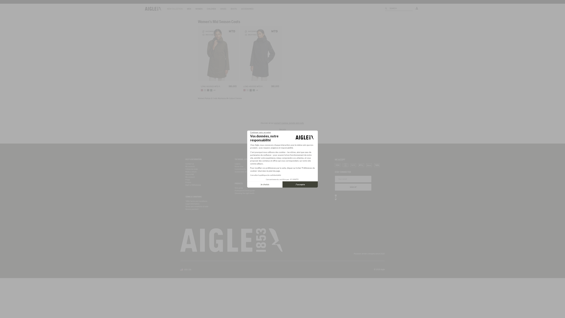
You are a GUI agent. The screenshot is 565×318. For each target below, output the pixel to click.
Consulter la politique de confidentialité (265, 175)
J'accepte (300, 184)
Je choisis (264, 184)
